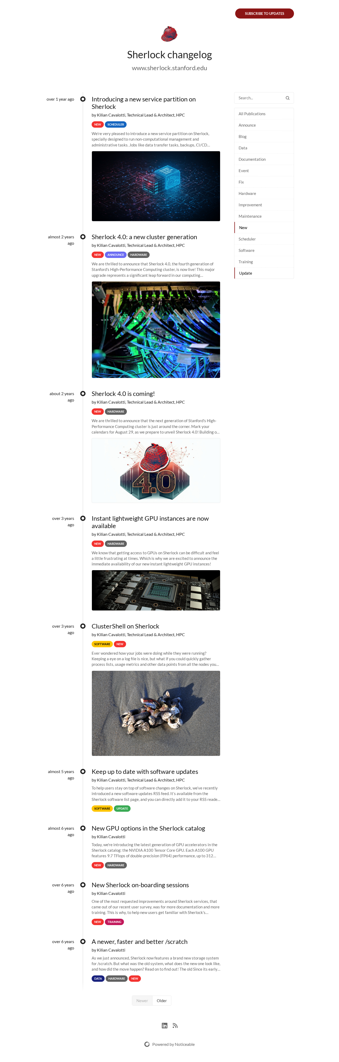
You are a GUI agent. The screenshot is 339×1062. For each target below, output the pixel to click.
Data (243, 147)
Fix (241, 182)
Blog (243, 136)
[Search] (288, 97)
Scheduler (247, 239)
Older (162, 1000)
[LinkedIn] (167, 1025)
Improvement (250, 204)
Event (244, 170)
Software (247, 250)
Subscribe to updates (264, 13)
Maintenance (250, 216)
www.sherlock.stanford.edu (169, 68)
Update (245, 273)
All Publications (252, 113)
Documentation (252, 159)
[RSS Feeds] (175, 1025)
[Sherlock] (169, 34)
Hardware (247, 193)
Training (246, 261)
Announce (247, 125)
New (243, 227)
